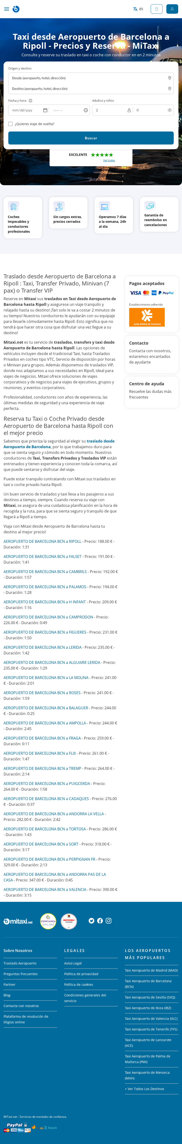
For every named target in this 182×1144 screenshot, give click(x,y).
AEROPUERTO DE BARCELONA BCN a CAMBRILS (45, 571)
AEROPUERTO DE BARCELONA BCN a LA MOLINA (46, 677)
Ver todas (109, 160)
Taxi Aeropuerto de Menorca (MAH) (147, 1075)
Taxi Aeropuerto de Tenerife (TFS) (151, 1029)
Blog (7, 995)
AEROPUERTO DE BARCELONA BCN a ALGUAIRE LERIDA (52, 662)
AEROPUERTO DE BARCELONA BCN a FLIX (40, 753)
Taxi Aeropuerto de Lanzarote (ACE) (148, 1043)
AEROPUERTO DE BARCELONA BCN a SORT (41, 844)
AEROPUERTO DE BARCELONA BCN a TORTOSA (45, 829)
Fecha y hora (17, 100)
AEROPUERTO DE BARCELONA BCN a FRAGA (42, 738)
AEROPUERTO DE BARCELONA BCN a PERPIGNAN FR (49, 859)
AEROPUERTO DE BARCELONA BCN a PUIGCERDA (47, 783)
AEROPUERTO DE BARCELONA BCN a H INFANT (45, 602)
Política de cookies (78, 984)
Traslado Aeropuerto (20, 963)
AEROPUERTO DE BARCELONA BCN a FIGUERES (45, 632)
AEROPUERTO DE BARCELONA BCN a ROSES (42, 692)
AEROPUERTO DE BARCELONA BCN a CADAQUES (46, 798)
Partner (9, 984)
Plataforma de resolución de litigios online (26, 1019)
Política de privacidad (81, 974)
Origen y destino (20, 68)
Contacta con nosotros (21, 1006)
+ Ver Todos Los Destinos (144, 1089)
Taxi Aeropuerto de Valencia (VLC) (151, 1018)
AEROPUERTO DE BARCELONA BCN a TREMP (42, 768)
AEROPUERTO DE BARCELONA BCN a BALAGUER (46, 707)
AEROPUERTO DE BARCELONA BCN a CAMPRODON (48, 617)
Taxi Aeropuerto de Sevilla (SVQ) (150, 997)
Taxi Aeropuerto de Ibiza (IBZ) (148, 1008)
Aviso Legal (73, 963)
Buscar (91, 138)
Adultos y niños (103, 100)
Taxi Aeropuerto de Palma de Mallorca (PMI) (147, 1059)
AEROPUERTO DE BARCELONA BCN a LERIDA (43, 647)
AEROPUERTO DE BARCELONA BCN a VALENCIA (45, 889)
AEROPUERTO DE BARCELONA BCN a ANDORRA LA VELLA (54, 813)
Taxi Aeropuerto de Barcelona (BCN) (148, 984)
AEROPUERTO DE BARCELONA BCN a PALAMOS (45, 586)
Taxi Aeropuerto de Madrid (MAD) (151, 970)
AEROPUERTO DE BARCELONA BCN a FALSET (43, 556)
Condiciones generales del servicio (85, 998)
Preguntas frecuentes (21, 974)
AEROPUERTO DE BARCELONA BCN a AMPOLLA (45, 723)
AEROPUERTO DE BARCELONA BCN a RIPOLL (42, 541)
